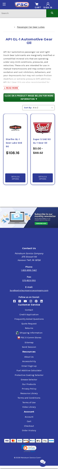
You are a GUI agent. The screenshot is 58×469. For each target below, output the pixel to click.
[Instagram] (32, 302)
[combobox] (23, 13)
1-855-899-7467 (29, 270)
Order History (29, 430)
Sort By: (28, 107)
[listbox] (43, 107)
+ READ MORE (11, 88)
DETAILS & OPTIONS (15, 178)
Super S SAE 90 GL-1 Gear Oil (42, 141)
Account (29, 416)
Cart (29, 421)
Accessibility (29, 361)
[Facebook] (15, 302)
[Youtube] (27, 302)
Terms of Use (29, 402)
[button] (29, 449)
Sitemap (29, 342)
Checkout (29, 426)
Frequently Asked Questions (29, 319)
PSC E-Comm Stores (31, 337)
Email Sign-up (29, 366)
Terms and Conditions (29, 397)
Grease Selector (29, 379)
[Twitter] (21, 302)
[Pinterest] (37, 302)
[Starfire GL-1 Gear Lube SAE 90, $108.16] (15, 124)
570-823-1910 (29, 280)
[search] (52, 13)
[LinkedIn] (42, 302)
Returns (29, 328)
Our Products (29, 384)
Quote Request (29, 323)
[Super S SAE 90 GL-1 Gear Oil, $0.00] (42, 124)
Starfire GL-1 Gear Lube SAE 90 (14, 143)
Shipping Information (31, 332)
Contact (29, 309)
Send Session (29, 347)
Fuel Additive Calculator (29, 370)
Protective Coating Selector (29, 375)
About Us (29, 356)
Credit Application (29, 314)
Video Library (29, 407)
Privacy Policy (29, 388)
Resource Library (29, 393)
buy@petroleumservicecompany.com (29, 290)
